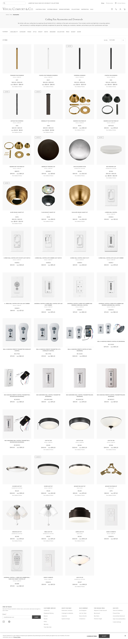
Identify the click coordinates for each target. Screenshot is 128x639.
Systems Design (52, 9)
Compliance (82, 619)
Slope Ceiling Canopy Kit (17, 212)
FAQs (45, 621)
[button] (124, 9)
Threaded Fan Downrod (17, 75)
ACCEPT (104, 636)
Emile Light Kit (48, 531)
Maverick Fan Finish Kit (79, 121)
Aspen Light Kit (80, 531)
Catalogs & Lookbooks (67, 613)
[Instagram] (4, 622)
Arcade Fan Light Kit (79, 486)
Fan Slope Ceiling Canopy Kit (80, 212)
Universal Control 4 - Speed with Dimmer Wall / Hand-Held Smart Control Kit (17, 578)
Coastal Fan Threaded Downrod (48, 75)
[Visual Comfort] (19, 10)
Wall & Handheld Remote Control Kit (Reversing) (111, 341)
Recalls (45, 619)
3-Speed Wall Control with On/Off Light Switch (17, 258)
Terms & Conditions (118, 610)
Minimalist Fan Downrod (48, 121)
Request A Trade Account (100, 610)
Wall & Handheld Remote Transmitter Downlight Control (17, 349)
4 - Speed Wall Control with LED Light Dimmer (17, 303)
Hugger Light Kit (17, 486)
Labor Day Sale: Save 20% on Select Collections (43, 3)
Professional (109, 3)
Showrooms (112, 9)
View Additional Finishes (17, 86)
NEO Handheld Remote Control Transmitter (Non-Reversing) (111, 395)
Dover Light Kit (48, 486)
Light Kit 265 (48, 440)
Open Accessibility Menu (119, 619)
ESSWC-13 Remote (48, 577)
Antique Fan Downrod (17, 121)
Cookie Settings (117, 622)
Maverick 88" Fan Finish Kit (17, 166)
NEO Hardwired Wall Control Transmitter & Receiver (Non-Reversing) (17, 441)
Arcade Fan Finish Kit (111, 486)
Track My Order (48, 627)
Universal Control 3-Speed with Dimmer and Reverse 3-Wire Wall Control (79, 304)
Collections (75, 9)
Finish (29, 31)
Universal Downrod (79, 75)
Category (23, 31)
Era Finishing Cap (111, 166)
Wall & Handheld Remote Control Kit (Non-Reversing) (80, 349)
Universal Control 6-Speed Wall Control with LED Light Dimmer (48, 304)
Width (46, 31)
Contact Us (46, 610)
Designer (52, 31)
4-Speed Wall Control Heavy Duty (79, 258)
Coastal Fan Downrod (111, 75)
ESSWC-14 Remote (111, 531)
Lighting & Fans (41, 9)
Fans (11, 14)
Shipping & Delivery (49, 613)
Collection (60, 31)
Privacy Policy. (17, 637)
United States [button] (121, 3)
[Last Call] (79, 72)
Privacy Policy (116, 613)
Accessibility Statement (119, 616)
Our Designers (82, 610)
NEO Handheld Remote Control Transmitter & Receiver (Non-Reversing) (17, 395)
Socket (73, 31)
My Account (97, 613)
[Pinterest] (9, 622)
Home (7, 14)
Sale (91, 9)
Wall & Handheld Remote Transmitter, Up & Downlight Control (48, 349)
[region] (64, 636)
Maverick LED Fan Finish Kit (111, 121)
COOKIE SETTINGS (92, 636)
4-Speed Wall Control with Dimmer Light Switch (48, 258)
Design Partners (64, 9)
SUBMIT (36, 617)
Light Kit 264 (79, 440)
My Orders (96, 616)
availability (14, 31)
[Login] (120, 9)
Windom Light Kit (17, 531)
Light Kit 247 (79, 577)
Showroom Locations (67, 610)
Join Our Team (82, 613)
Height (40, 31)
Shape (79, 31)
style (34, 31)
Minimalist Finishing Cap (48, 166)
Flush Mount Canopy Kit (48, 212)
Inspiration (85, 9)
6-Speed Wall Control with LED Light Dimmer (111, 258)
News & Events (83, 616)
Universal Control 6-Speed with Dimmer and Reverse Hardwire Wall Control (111, 304)
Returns (46, 616)
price (67, 31)
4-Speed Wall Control (111, 212)
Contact (116, 9)
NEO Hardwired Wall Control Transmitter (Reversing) (48, 395)
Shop (102, 3)
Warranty (46, 624)
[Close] (125, 636)
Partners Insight (98, 619)
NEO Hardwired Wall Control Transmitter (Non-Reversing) (79, 395)
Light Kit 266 (111, 440)
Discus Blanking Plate (79, 166)
